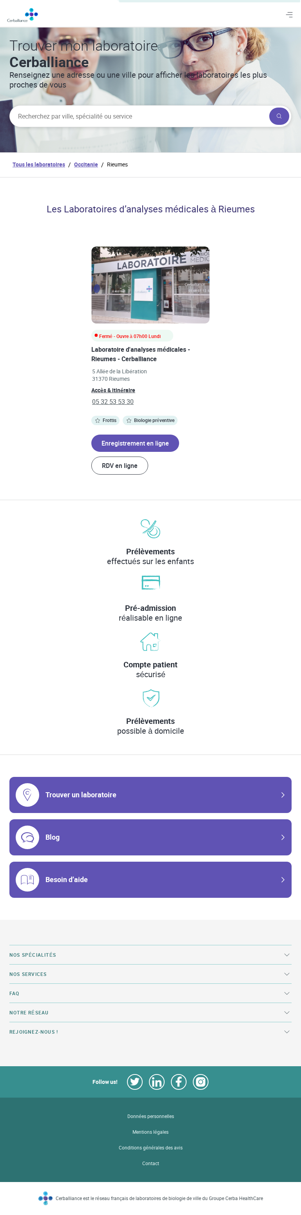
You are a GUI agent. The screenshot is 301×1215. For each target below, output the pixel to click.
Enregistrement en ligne (135, 443)
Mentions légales (150, 1132)
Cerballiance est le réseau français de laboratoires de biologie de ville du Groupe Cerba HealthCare (159, 1198)
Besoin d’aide (66, 879)
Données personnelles (150, 1116)
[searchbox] (138, 116)
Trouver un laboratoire (80, 794)
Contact (150, 1163)
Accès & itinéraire (113, 390)
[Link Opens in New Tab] (135, 1082)
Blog (52, 837)
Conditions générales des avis (151, 1148)
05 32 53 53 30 (113, 401)
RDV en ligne (120, 465)
